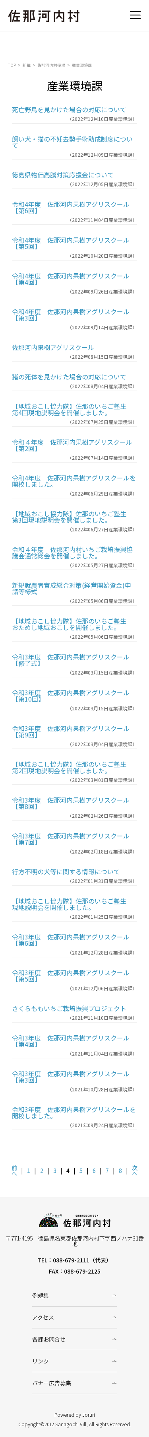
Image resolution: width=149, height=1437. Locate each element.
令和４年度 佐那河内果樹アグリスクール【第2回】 (72, 445)
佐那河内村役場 (51, 65)
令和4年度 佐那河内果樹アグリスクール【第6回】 (71, 207)
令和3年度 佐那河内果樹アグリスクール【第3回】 (71, 1076)
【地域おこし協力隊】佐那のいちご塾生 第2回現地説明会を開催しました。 (72, 767)
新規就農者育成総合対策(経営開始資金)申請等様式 (71, 588)
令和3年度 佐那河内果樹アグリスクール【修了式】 (71, 659)
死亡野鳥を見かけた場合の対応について (69, 109)
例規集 (40, 1295)
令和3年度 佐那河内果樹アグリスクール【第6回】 (71, 939)
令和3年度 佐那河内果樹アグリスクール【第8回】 (71, 803)
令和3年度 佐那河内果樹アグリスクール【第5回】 (71, 975)
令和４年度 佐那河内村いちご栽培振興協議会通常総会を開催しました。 (72, 552)
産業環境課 (82, 65)
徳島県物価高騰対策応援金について (63, 174)
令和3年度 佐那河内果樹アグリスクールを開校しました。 (74, 1112)
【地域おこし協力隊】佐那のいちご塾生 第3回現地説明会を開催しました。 (72, 516)
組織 (27, 65)
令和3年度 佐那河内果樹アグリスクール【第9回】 (71, 731)
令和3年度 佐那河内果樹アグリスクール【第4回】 (71, 1040)
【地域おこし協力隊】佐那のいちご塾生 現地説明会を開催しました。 (72, 904)
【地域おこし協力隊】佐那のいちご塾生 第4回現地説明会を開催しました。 (72, 409)
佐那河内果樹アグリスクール (53, 347)
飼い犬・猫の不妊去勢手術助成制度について (72, 142)
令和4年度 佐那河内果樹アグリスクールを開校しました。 (74, 480)
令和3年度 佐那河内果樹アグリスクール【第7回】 (71, 838)
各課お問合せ (49, 1339)
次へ (134, 1170)
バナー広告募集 (51, 1383)
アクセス (43, 1317)
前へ (14, 1170)
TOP (12, 65)
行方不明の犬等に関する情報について (66, 871)
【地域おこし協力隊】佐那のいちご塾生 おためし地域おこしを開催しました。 (72, 624)
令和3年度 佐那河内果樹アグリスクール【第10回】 (71, 695)
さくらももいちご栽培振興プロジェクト (69, 1008)
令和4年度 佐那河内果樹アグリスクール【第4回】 (71, 278)
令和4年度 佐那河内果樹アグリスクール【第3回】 (71, 314)
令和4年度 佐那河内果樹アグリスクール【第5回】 (71, 243)
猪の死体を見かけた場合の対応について (69, 376)
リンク (40, 1361)
